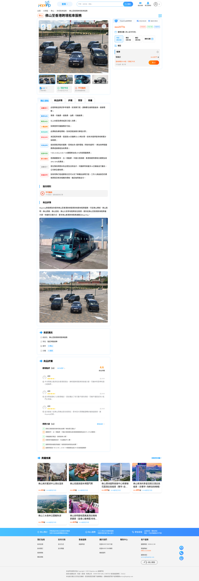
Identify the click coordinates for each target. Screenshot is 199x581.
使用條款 (40, 553)
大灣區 (45, 11)
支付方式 (61, 544)
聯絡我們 (102, 553)
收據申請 (82, 544)
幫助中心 (124, 540)
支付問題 (61, 548)
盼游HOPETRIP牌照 (106, 548)
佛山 (52, 11)
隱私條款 (40, 557)
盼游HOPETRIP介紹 (106, 544)
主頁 (39, 11)
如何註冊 (40, 544)
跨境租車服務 (62, 11)
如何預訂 (40, 548)
